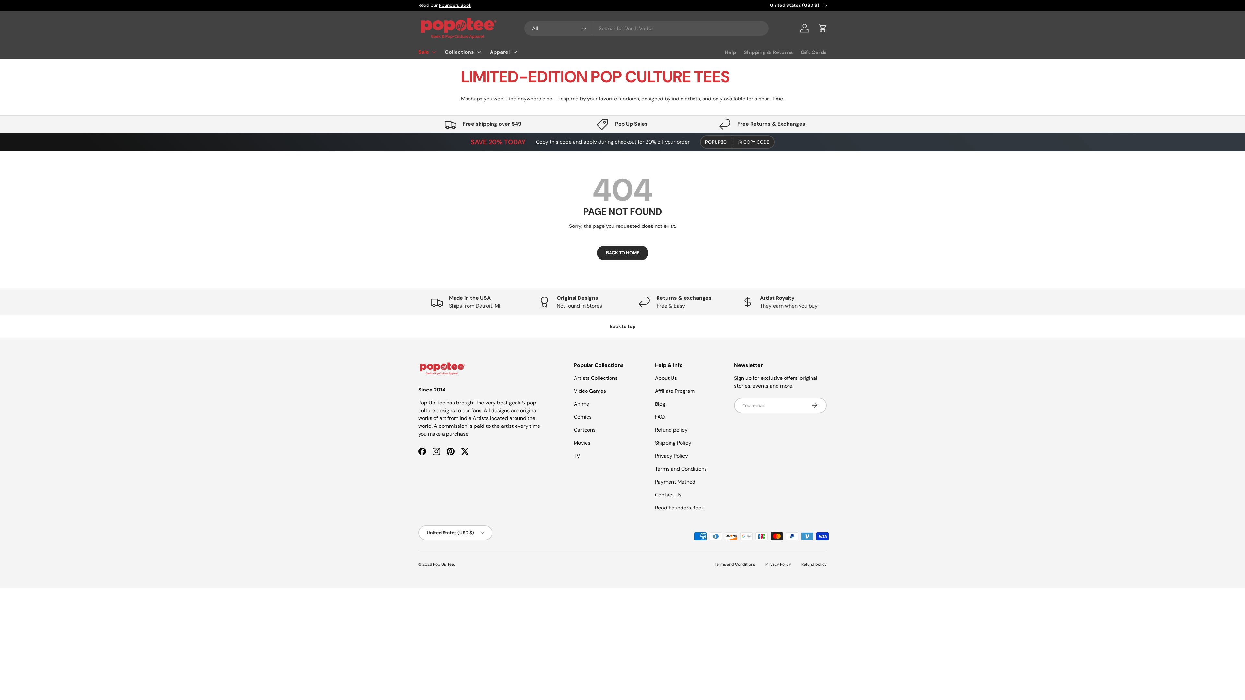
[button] (823, 28)
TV (577, 455)
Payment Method (675, 481)
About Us (666, 378)
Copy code (756, 142)
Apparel (500, 52)
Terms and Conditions (681, 468)
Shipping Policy (673, 442)
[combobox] (646, 28)
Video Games (590, 391)
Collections (459, 52)
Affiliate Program (675, 391)
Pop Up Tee (443, 564)
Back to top (622, 326)
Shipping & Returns (768, 52)
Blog (660, 404)
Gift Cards (814, 52)
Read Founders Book (679, 507)
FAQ (660, 417)
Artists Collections (596, 378)
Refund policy (671, 429)
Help (730, 52)
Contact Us (668, 494)
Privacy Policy (671, 455)
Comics (583, 417)
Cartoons (585, 429)
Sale (423, 52)
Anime (581, 404)
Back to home (622, 253)
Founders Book (455, 5)
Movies (582, 442)
